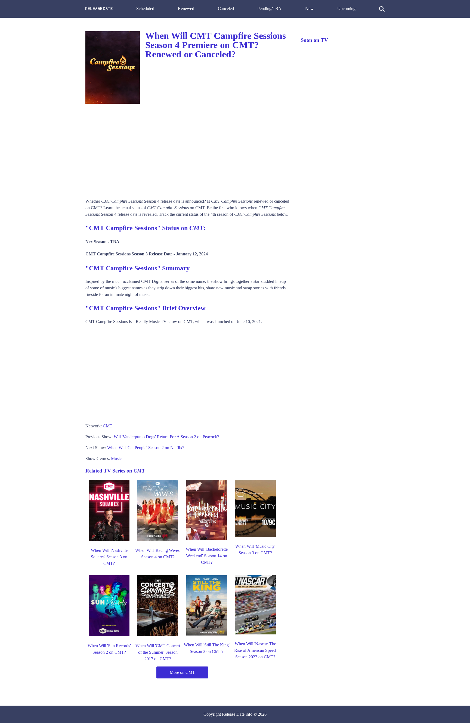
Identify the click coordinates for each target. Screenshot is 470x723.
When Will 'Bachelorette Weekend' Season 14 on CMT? (207, 556)
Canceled (226, 8)
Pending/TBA (269, 8)
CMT (107, 426)
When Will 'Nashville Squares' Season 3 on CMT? (109, 557)
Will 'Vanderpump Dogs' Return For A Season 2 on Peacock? (166, 436)
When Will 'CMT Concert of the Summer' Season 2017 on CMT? (157, 652)
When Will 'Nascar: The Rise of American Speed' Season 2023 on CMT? (255, 650)
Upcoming (346, 8)
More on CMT (182, 672)
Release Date (233, 714)
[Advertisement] (187, 149)
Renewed (186, 8)
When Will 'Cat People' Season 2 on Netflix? (145, 447)
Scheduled (145, 8)
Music (116, 458)
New (309, 8)
